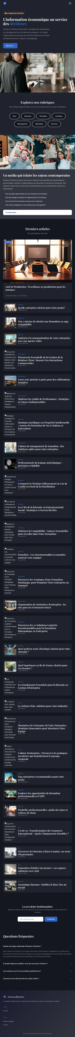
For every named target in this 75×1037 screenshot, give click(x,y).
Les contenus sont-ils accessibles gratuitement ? (22, 971)
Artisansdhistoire (16, 996)
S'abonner (51, 919)
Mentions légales (8, 1021)
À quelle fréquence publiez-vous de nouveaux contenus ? (25, 964)
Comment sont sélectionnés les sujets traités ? (21, 979)
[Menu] (70, 3)
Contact (5, 1025)
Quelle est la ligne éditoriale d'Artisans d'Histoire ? (22, 946)
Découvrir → (10, 46)
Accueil (5, 1011)
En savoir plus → (12, 212)
